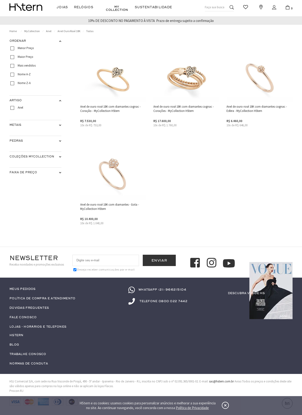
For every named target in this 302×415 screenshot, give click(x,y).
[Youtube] (229, 263)
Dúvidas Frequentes (29, 308)
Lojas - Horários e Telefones (37, 327)
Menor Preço (26, 48)
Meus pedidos (22, 289)
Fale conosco (23, 317)
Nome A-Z (24, 74)
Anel (48, 31)
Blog (14, 344)
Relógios (83, 7)
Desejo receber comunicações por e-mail (106, 269)
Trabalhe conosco (27, 354)
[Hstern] (25, 7)
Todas (89, 31)
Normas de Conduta (28, 363)
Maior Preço (25, 57)
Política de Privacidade (192, 408)
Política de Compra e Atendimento (42, 298)
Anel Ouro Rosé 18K (69, 31)
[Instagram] (212, 263)
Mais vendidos (27, 66)
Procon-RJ (16, 391)
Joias (62, 7)
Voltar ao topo (287, 302)
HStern (16, 335)
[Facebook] (196, 263)
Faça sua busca (214, 7)
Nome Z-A (24, 83)
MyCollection (32, 31)
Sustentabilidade (153, 7)
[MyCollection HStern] (117, 8)
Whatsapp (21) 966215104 (162, 289)
